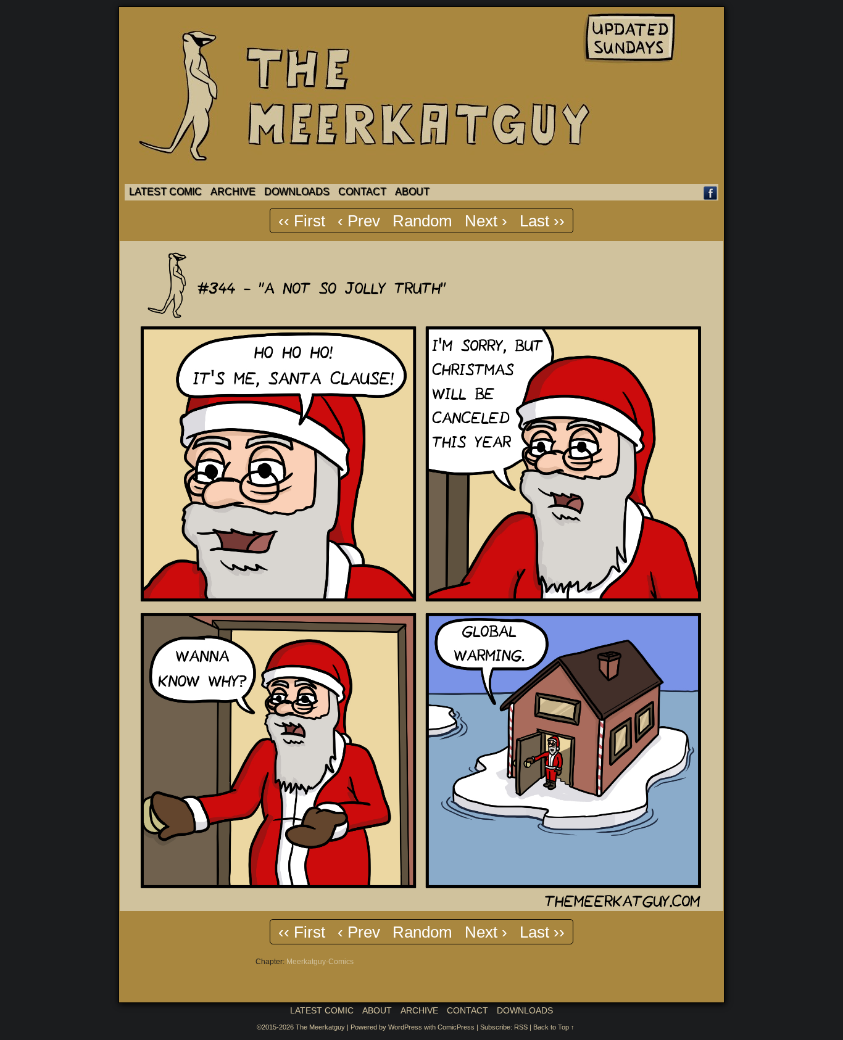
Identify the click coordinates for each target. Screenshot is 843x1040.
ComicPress (456, 1027)
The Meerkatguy (320, 1027)
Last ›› (542, 221)
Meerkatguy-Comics (320, 961)
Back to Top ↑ (554, 1027)
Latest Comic (165, 191)
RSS (521, 1027)
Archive (232, 191)
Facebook (710, 192)
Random (422, 221)
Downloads (297, 191)
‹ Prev (359, 221)
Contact (362, 191)
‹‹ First (301, 221)
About (412, 191)
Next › (486, 221)
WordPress (405, 1027)
